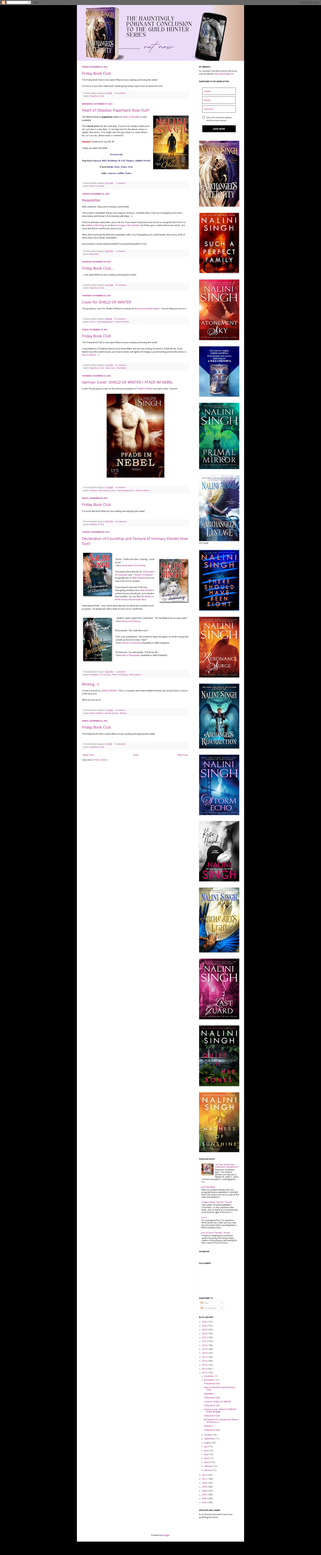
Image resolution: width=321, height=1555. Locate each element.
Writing (123, 713)
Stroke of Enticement (132, 643)
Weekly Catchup (112, 713)
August (207, 1443)
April (206, 1458)
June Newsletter (208, 1187)
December (209, 1376)
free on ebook (89, 355)
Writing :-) (90, 684)
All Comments (209, 1308)
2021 (204, 1341)
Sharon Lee (110, 368)
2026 (204, 1322)
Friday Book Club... (98, 268)
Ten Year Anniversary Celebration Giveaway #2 (226, 1165)
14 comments (120, 93)
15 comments (120, 319)
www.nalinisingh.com (224, 74)
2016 (204, 1361)
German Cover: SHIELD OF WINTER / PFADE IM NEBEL (127, 382)
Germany (93, 490)
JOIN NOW (219, 128)
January (208, 1470)
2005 (204, 1502)
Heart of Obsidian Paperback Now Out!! (115, 110)
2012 (204, 1475)
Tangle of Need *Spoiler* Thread (216, 1202)
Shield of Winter (122, 322)
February (208, 1466)
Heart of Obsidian (97, 186)
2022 (204, 1337)
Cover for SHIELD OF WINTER (106, 301)
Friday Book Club (96, 73)
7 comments (120, 251)
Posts (205, 1303)
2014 (204, 1369)
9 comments (120, 487)
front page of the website (126, 225)
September (209, 1439)
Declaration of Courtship (133, 565)
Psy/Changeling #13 (105, 322)
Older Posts (182, 755)
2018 (204, 1353)
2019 (204, 1349)
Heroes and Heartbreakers (147, 308)
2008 (204, 1491)
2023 (204, 1333)
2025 (204, 1326)
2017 (204, 1357)
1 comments (120, 183)
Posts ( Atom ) (100, 760)
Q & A (204, 1217)
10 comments (121, 285)
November (209, 1380)
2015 (204, 1365)
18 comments (121, 521)
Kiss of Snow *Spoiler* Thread (215, 1233)
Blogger (166, 1535)
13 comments (120, 744)
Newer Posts (88, 755)
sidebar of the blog (94, 225)
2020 (204, 1345)
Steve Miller (121, 368)
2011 (204, 1479)
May (206, 1454)
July (206, 1446)
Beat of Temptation (131, 655)
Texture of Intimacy (143, 575)
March (207, 1462)
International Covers (107, 490)
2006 (204, 1498)
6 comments (120, 710)
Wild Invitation (139, 578)
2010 (204, 1483)
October (208, 1435)
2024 (204, 1329)
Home (136, 755)
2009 (204, 1487)
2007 (204, 1495)
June (206, 1450)
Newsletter (91, 200)
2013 (204, 1373)
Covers (93, 322)
